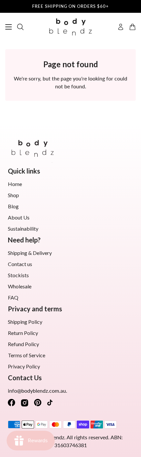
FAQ (13, 297)
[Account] (120, 27)
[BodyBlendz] (70, 27)
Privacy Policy (24, 366)
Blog (13, 206)
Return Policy (23, 333)
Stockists (18, 275)
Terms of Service (26, 355)
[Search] (20, 27)
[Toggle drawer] (8, 27)
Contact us (20, 264)
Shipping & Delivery (30, 253)
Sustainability (23, 228)
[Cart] (132, 27)
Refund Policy (23, 344)
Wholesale (19, 286)
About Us (19, 217)
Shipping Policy (25, 322)
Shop (13, 195)
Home (15, 184)
